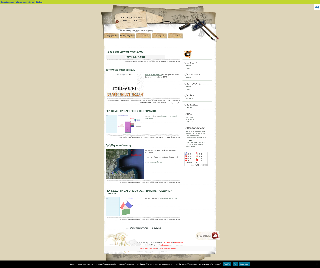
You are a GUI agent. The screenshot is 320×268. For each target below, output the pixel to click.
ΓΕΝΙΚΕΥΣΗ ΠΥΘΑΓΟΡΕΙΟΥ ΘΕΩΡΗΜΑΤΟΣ (131, 111)
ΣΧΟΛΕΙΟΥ (189, 121)
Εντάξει (227, 264)
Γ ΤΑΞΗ (188, 68)
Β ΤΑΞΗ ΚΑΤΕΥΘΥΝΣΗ (173, 100)
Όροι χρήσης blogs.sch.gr (148, 248)
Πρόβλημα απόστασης (119, 145)
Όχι (235, 264)
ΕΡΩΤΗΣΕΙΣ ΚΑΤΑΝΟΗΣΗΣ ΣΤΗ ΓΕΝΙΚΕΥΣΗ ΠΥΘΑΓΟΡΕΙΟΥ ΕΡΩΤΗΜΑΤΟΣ (196, 145)
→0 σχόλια (155, 227)
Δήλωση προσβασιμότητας (167, 248)
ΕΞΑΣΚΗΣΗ (189, 98)
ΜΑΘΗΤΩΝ (189, 108)
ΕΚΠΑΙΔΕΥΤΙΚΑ (191, 119)
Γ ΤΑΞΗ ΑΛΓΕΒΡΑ (145, 103)
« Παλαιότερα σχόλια (137, 227)
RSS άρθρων (168, 242)
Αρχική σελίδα (112, 36)
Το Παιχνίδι (160, 36)
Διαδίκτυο (143, 36)
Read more (244, 264)
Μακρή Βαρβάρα (138, 61)
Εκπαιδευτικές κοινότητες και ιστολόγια (17, 2)
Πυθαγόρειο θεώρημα (192, 135)
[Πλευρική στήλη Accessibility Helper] (317, 7)
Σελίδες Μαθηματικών (127, 36)
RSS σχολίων (178, 242)
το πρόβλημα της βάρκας (153, 162)
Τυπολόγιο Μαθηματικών (120, 69)
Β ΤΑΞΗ (188, 66)
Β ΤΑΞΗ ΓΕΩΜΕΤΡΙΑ (158, 100)
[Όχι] (317, 264)
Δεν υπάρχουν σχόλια (173, 61)
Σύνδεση (39, 2)
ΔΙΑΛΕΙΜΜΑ (162, 61)
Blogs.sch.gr (165, 245)
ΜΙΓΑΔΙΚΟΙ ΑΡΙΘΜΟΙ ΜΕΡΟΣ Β (195, 131)
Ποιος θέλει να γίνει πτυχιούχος (125, 51)
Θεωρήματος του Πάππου (168, 198)
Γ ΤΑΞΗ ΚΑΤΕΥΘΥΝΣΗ (159, 103)
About (176, 36)
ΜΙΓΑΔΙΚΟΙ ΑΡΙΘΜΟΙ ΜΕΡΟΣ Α (195, 133)
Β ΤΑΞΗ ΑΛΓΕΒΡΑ (145, 100)
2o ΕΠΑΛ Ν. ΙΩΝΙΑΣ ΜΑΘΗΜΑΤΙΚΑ (131, 19)
